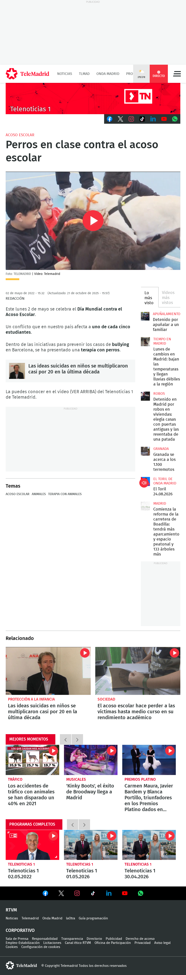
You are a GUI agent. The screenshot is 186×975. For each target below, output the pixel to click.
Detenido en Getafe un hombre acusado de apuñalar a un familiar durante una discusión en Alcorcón (145, 316)
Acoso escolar (20, 135)
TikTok (142, 119)
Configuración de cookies (40, 947)
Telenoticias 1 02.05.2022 (32, 845)
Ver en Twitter (61, 894)
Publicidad (114, 938)
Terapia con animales (65, 494)
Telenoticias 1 (21, 864)
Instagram (131, 119)
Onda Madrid (107, 74)
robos (159, 393)
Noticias (64, 74)
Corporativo (20, 930)
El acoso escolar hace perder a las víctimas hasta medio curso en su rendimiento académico (137, 671)
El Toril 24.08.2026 (145, 481)
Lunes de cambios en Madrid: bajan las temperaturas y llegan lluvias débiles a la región (145, 341)
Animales (39, 494)
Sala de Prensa (17, 938)
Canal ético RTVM (78, 943)
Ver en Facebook (45, 894)
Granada (161, 449)
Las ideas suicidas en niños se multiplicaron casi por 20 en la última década (17, 371)
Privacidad (143, 943)
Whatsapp (174, 119)
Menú (177, 74)
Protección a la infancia (31, 699)
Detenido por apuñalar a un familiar (166, 325)
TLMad (84, 74)
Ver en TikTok (93, 894)
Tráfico (15, 779)
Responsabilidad (45, 938)
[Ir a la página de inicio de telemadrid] (27, 73)
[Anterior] (65, 739)
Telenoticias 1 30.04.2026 (149, 845)
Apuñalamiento (166, 314)
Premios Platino (140, 779)
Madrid (159, 503)
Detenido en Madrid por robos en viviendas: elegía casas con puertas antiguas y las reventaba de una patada (145, 396)
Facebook (109, 119)
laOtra (70, 918)
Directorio (94, 938)
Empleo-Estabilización (23, 943)
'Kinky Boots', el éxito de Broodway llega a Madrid (90, 760)
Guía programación (93, 918)
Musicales (76, 779)
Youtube (164, 119)
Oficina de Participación (113, 943)
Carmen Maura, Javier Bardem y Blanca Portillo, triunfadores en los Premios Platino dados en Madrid (149, 760)
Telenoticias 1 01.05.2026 (90, 845)
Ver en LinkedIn (108, 893)
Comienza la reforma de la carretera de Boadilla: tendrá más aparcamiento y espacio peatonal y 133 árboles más (145, 506)
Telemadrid (30, 918)
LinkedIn (153, 119)
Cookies (12, 947)
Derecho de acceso (140, 938)
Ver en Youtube (124, 893)
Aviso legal (162, 943)
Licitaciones (52, 943)
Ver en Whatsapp (140, 893)
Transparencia (72, 938)
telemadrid (21, 965)
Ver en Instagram (77, 893)
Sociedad (106, 699)
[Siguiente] (77, 739)
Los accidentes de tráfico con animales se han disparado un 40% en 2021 (32, 760)
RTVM (11, 910)
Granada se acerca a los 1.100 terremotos (145, 451)
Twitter (120, 119)
